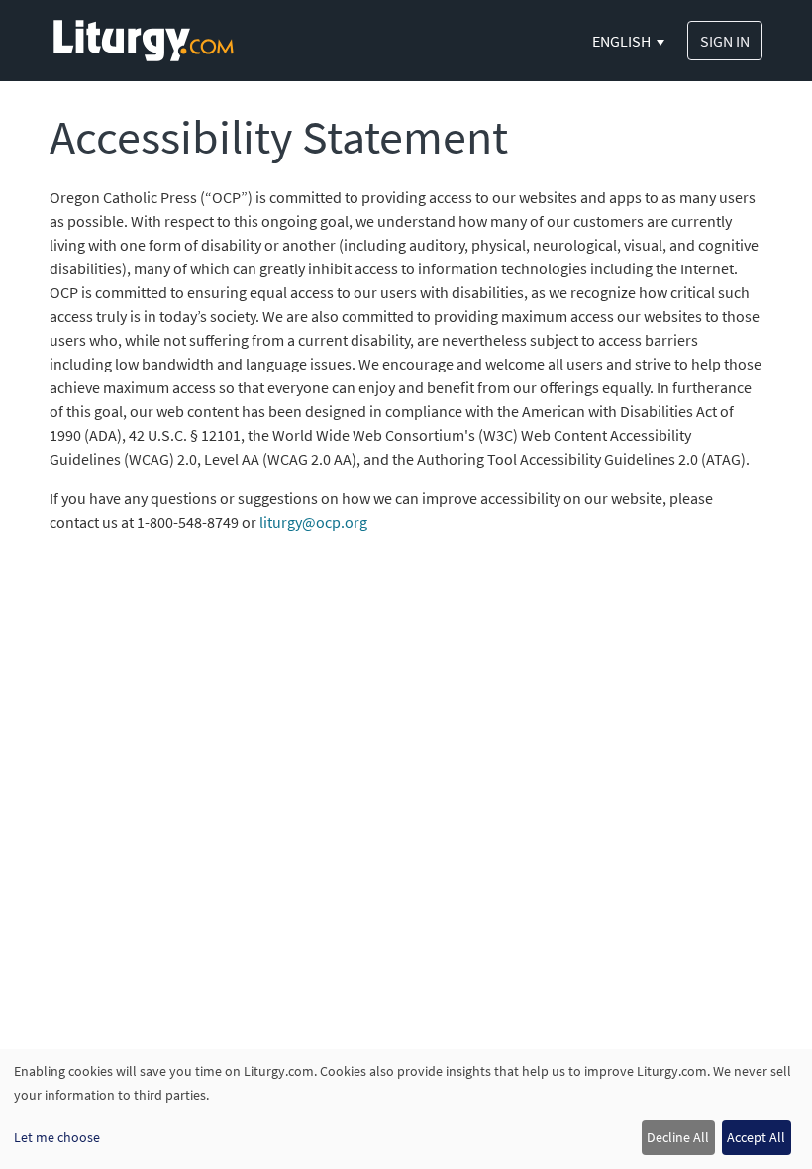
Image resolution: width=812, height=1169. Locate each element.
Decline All (678, 1137)
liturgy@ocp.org (313, 522)
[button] (629, 41)
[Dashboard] (144, 39)
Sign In (725, 41)
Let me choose (57, 1137)
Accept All (756, 1137)
